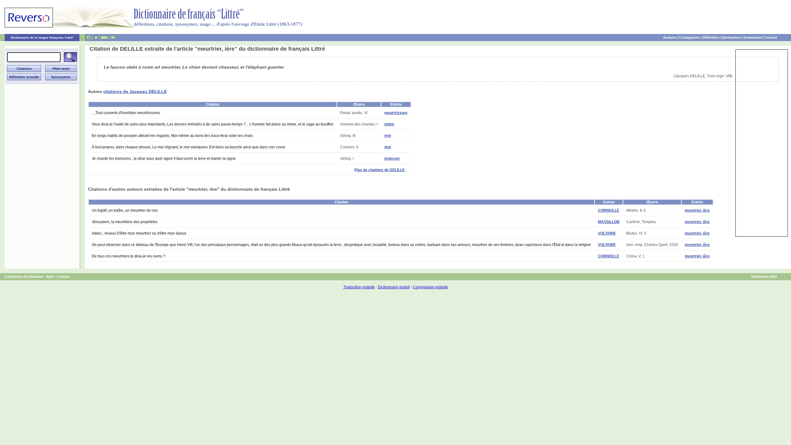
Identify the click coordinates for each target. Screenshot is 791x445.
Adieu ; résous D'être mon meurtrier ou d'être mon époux (139, 233)
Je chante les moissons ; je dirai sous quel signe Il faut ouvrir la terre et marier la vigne (164, 158)
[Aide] (89, 37)
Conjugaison (689, 37)
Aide (50, 276)
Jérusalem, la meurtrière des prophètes (125, 222)
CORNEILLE (608, 210)
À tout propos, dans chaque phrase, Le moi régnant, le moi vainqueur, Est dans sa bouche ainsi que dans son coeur (189, 147)
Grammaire (752, 37)
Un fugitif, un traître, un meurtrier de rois (125, 210)
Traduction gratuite (359, 287)
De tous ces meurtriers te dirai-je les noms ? (128, 256)
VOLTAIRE (607, 233)
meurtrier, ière (697, 210)
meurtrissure (396, 113)
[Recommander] (112, 37)
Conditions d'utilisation (24, 276)
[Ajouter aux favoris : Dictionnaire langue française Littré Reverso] (96, 37)
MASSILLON (609, 222)
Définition (711, 37)
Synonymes (731, 37)
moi (387, 136)
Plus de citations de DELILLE (379, 170)
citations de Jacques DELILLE (135, 91)
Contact (770, 37)
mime (389, 124)
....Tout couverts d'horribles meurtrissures (126, 113)
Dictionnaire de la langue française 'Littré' (42, 37)
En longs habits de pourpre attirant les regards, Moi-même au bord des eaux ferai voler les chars (172, 136)
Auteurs (669, 37)
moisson (392, 158)
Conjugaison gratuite (430, 287)
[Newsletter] (104, 37)
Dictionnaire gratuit (394, 287)
